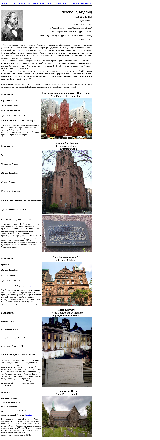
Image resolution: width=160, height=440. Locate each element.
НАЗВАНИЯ (74, 3)
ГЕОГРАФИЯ (32, 3)
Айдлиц (30, 286)
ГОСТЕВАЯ (86, 3)
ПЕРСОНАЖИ (19, 3)
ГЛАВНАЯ (6, 3)
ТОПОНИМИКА (61, 3)
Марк (18, 50)
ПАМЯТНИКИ (46, 3)
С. (26, 286)
